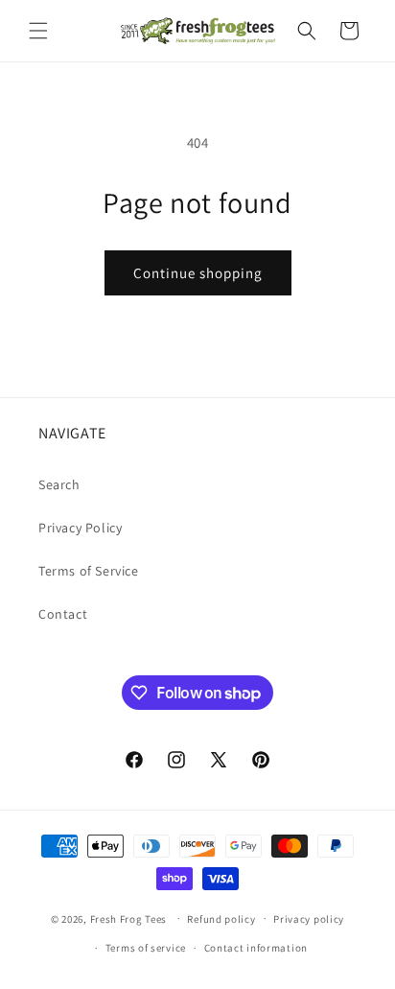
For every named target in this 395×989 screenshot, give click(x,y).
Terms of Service (88, 570)
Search (59, 484)
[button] (38, 31)
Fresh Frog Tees (129, 918)
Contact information (256, 947)
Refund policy (221, 919)
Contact (62, 614)
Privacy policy (308, 919)
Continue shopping (198, 273)
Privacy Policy (80, 527)
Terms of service (145, 947)
